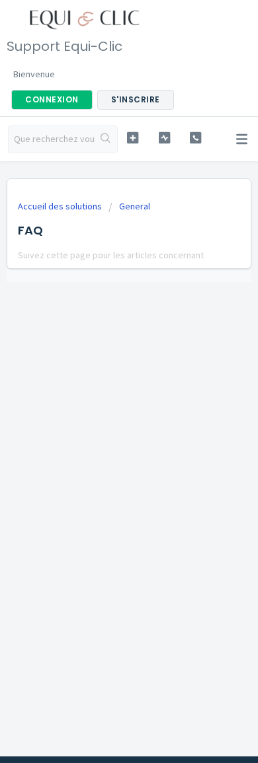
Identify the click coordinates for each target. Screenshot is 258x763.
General (134, 206)
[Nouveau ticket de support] (132, 138)
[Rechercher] (106, 139)
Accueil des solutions (61, 206)
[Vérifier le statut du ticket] (164, 138)
